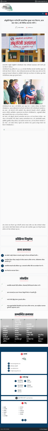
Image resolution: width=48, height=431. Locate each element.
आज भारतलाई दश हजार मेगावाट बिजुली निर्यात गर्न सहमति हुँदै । (22, 292)
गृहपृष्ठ (5, 407)
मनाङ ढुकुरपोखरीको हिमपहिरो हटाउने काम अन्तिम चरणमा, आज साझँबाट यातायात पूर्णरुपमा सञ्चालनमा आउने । (26, 307)
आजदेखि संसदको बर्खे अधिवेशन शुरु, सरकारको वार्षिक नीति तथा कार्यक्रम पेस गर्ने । (24, 266)
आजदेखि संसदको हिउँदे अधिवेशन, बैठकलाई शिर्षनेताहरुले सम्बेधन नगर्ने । (24, 285)
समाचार (21, 407)
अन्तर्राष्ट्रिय (6, 416)
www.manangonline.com (15, 364)
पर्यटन (5, 414)
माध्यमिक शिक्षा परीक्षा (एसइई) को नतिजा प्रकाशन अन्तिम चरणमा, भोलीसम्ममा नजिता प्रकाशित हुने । (25, 261)
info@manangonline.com (42, 1)
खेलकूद (21, 414)
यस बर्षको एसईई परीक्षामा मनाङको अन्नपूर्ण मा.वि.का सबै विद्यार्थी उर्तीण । (21, 255)
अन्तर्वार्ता (22, 412)
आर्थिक (5, 411)
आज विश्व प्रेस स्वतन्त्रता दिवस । (12, 271)
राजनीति (5, 409)
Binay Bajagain (44, 429)
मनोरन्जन (22, 411)
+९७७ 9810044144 (14, 368)
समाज (21, 409)
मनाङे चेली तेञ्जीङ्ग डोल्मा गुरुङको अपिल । (16, 300)
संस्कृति (5, 412)
